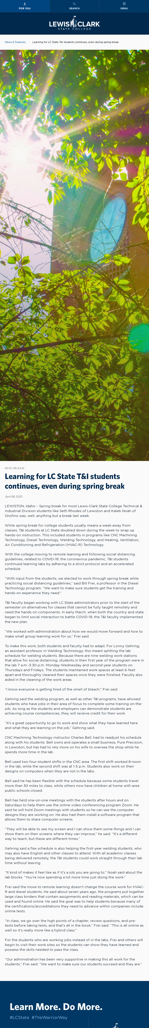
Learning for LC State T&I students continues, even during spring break (75, 42)
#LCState (19, 1017)
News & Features (15, 42)
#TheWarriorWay (50, 1017)
